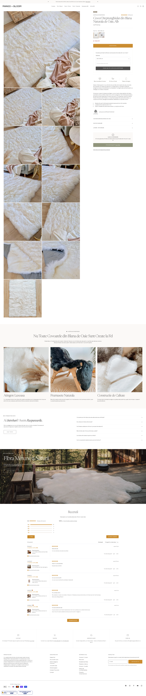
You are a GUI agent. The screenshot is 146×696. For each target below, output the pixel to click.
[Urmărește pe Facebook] (126, 685)
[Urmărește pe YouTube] (137, 685)
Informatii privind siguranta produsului (101, 149)
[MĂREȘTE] (76, 83)
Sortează (100, 542)
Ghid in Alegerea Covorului (54, 662)
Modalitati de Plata (83, 662)
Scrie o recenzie (114, 537)
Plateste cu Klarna (83, 664)
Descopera (88, 1)
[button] (127, 15)
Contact (52, 672)
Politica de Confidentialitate (83, 669)
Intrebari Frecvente (54, 670)
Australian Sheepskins (99, 15)
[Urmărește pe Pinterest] (133, 685)
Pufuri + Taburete (76, 6)
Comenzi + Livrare (83, 657)
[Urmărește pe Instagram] (129, 685)
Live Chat (117, 145)
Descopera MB (85, 6)
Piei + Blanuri (60, 6)
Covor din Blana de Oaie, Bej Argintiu (40, 567)
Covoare (53, 6)
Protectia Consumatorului (83, 673)
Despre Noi (52, 657)
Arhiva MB (92, 6)
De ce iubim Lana (54, 659)
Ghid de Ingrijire (53, 668)
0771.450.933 (65, 641)
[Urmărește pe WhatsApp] (141, 685)
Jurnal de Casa (53, 665)
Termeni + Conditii (83, 666)
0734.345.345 (57, 641)
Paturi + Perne (67, 6)
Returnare (81, 659)
